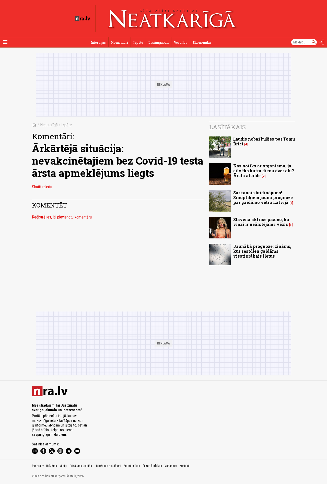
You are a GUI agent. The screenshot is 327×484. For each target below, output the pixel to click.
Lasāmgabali (158, 42)
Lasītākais (227, 127)
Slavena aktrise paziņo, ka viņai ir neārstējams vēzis (261, 222)
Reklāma (51, 466)
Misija (63, 466)
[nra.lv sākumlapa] (82, 18)
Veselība (180, 42)
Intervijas (98, 42)
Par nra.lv (38, 466)
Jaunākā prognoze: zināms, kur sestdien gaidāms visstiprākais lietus (262, 251)
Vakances (171, 466)
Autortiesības (132, 466)
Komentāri (119, 42)
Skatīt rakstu (42, 187)
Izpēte (138, 42)
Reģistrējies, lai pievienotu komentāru (62, 217)
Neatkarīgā (49, 124)
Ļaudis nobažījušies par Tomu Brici (264, 141)
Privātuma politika (81, 466)
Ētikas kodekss (152, 466)
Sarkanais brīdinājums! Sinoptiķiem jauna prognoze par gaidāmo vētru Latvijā (263, 197)
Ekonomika (202, 42)
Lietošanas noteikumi (108, 466)
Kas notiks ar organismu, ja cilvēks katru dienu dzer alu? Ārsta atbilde (263, 170)
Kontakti (185, 466)
